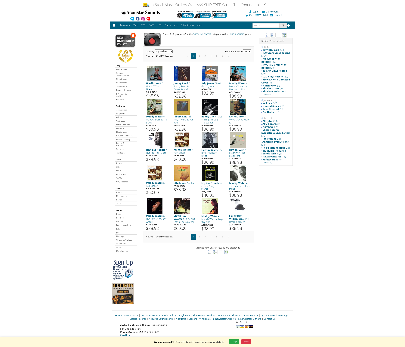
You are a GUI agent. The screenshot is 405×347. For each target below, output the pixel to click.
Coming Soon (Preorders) (123, 74)
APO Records (251, 315)
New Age (120, 236)
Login (255, 11)
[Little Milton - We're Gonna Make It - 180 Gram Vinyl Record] (237, 106)
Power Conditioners (124, 135)
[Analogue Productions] (202, 14)
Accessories (121, 109)
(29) (274, 72)
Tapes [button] (168, 25)
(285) (273, 105)
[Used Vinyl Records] (185, 14)
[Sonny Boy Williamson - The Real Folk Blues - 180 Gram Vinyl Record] (237, 205)
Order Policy (169, 315)
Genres (119, 210)
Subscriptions (187, 25)
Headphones (121, 132)
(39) (270, 126)
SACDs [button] (152, 25)
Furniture (120, 128)
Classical (120, 221)
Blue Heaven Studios (204, 315)
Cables (119, 117)
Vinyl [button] (136, 25)
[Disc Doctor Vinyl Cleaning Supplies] (220, 14)
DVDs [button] (143, 25)
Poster (119, 199)
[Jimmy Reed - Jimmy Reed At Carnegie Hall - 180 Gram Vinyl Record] (182, 73)
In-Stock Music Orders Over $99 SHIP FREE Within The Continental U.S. (208, 4)
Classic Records (138, 318)
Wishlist (263, 15)
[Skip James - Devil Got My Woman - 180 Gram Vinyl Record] (209, 73)
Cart (251, 15)
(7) (271, 85)
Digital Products (123, 124)
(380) (270, 103)
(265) (273, 49)
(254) (275, 54)
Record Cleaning (123, 139)
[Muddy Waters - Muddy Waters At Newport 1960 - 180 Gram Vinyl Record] (237, 73)
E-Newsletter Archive (122, 94)
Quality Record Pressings (274, 315)
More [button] (199, 25)
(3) (274, 91)
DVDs (118, 170)
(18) (274, 156)
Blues (118, 214)
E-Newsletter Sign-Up (249, 318)
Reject (246, 342)
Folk (118, 228)
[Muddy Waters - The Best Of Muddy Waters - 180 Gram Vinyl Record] (154, 205)
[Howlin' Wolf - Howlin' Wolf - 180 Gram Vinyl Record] (154, 73)
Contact (277, 15)
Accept (234, 342)
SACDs (119, 178)
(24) (275, 143)
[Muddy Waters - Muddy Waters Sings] (209, 206)
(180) (271, 60)
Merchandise (122, 196)
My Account (272, 11)
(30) (274, 66)
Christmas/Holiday (124, 240)
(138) (273, 109)
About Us (181, 318)
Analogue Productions (230, 315)
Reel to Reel (121, 174)
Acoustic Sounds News (161, 318)
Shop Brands (121, 79)
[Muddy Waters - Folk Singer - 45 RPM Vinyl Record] (154, 173)
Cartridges (120, 121)
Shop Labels (121, 82)
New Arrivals (121, 69)
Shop (118, 65)
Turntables (120, 152)
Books (119, 192)
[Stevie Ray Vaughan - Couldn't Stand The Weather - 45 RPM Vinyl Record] (182, 205)
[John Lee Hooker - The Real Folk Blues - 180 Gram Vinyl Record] (154, 139)
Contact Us (269, 318)
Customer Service (150, 315)
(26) (275, 132)
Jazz (118, 232)
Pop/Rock (120, 217)
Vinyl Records (122, 181)
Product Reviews (123, 90)
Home (118, 315)
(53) (269, 121)
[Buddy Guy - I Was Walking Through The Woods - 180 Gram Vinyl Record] (209, 106)
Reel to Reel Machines (121, 144)
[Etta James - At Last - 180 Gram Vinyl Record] (182, 173)
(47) (272, 123)
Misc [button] (176, 25)
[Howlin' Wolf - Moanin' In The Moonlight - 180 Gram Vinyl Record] (237, 139)
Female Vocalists (123, 225)
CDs (118, 167)
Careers (193, 318)
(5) (272, 88)
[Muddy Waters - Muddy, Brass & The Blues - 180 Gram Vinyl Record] (154, 106)
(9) (275, 81)
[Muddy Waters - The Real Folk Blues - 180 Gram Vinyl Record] (237, 173)
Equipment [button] (125, 25)
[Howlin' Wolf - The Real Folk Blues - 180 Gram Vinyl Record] (209, 139)
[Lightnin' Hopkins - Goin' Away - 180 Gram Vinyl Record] (209, 173)
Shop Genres (122, 86)
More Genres (122, 251)
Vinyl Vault (184, 315)
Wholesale (205, 318)
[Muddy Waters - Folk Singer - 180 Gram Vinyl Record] (182, 139)
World (119, 247)
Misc (118, 188)
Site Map (120, 99)
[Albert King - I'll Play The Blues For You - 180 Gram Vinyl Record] (182, 106)
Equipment (121, 106)
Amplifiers (120, 113)
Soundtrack (121, 243)
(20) (273, 152)
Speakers (120, 149)
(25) (271, 138)
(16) (270, 112)
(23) (276, 147)
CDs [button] (160, 25)
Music (118, 159)
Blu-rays (119, 163)
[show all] (268, 94)
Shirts (118, 203)
